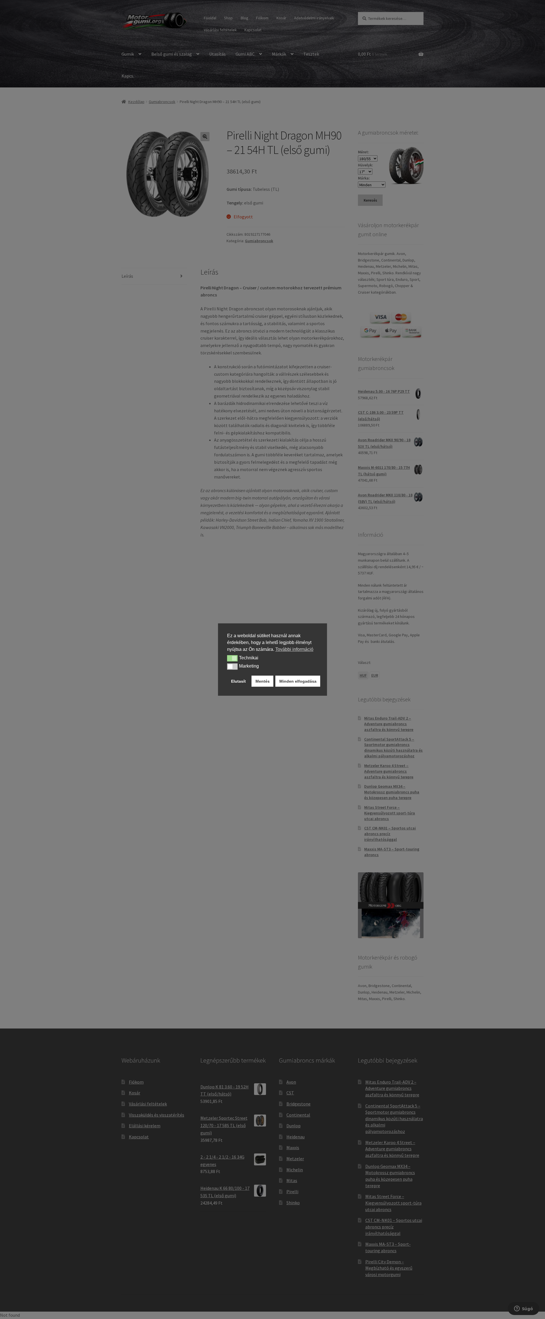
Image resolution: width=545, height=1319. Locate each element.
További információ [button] (294, 649)
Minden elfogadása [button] (297, 681)
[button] (232, 658)
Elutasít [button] (238, 681)
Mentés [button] (262, 681)
